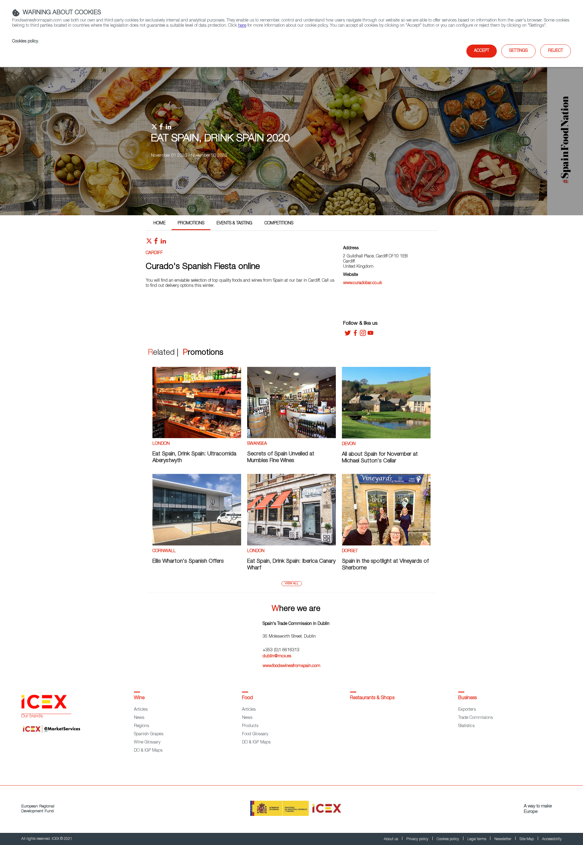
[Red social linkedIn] (163, 242)
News (139, 718)
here (242, 26)
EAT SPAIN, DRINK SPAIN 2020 (220, 139)
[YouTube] (370, 335)
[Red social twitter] (149, 242)
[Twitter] (348, 335)
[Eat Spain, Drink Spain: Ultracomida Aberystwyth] (196, 437)
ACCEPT (481, 51)
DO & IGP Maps (148, 751)
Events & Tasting (234, 223)
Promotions (191, 223)
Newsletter (503, 839)
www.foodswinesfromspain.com (291, 666)
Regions (141, 726)
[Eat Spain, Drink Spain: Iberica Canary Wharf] (291, 544)
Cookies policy (25, 41)
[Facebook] (355, 335)
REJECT (555, 51)
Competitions (278, 223)
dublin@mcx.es (277, 656)
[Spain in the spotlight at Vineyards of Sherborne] (386, 544)
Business (467, 698)
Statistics (466, 726)
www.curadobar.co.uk (362, 283)
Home (159, 223)
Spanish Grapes (148, 734)
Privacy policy (417, 839)
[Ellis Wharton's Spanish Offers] (196, 544)
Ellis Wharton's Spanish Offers (188, 561)
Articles (141, 710)
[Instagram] (363, 335)
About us (391, 839)
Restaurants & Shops (372, 698)
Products (250, 726)
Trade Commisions (475, 718)
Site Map (527, 839)
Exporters (467, 710)
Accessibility (552, 839)
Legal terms (477, 839)
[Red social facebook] (156, 242)
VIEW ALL (291, 583)
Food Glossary (255, 734)
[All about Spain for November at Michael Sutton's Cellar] (386, 437)
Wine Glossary (147, 742)
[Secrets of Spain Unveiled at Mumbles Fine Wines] (291, 437)
